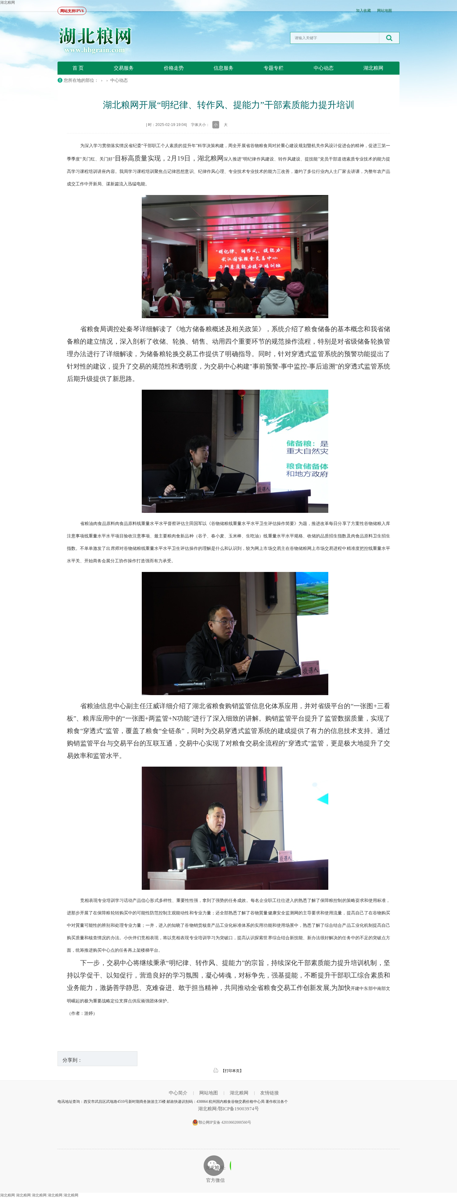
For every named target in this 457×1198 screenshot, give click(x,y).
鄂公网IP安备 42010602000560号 (224, 1122)
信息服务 (223, 68)
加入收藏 (363, 10)
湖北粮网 (7, 2)
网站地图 (384, 10)
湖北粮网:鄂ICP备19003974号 (228, 1108)
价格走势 (174, 68)
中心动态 (324, 68)
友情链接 (269, 1092)
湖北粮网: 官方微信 (215, 1174)
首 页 (78, 68)
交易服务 (124, 68)
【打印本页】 (232, 1071)
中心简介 (178, 1092)
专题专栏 (274, 68)
